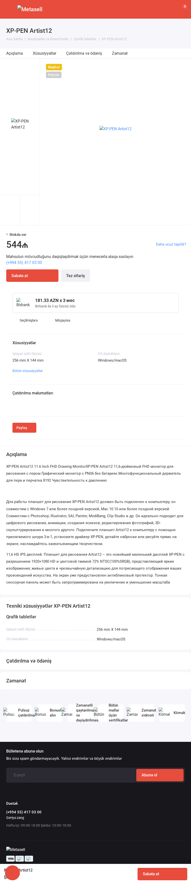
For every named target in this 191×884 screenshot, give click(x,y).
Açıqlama (14, 53)
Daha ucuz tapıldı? (171, 244)
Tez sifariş (75, 275)
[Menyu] (9, 9)
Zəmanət (120, 53)
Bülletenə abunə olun (25, 751)
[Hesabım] (170, 9)
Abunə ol (149, 775)
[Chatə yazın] (12, 872)
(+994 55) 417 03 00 (24, 262)
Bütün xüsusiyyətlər (27, 371)
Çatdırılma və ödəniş (84, 53)
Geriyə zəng (15, 818)
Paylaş (21, 428)
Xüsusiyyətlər (44, 53)
